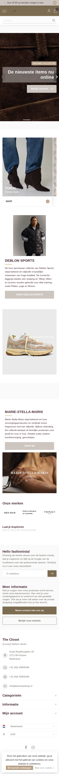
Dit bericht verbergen (19, 767)
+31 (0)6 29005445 (19, 667)
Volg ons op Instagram (19, 530)
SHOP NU (29, 446)
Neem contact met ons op (29, 610)
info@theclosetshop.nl (20, 686)
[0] (55, 11)
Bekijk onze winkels (30, 620)
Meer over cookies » (44, 768)
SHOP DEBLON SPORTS (29, 294)
